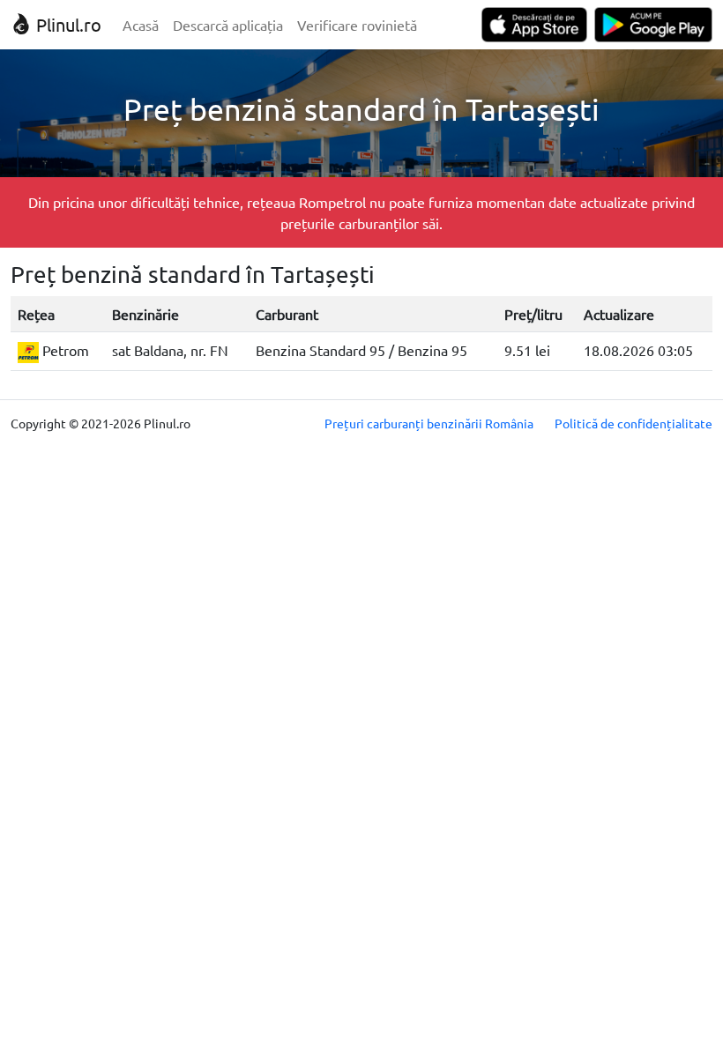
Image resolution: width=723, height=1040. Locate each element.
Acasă (141, 24)
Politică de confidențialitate (633, 423)
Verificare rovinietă (357, 24)
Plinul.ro (66, 24)
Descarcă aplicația (228, 24)
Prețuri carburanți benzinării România (428, 423)
